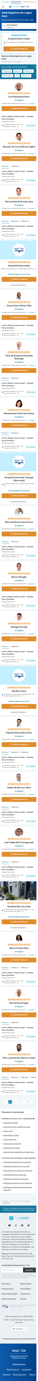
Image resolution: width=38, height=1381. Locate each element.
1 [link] (10, 1102)
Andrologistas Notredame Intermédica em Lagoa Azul (17, 1189)
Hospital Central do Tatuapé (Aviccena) (16, 1127)
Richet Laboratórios (19, 1375)
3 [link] (19, 1102)
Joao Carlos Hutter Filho (19, 305)
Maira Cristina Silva (19, 948)
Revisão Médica (25, 1289)
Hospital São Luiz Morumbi (12, 1144)
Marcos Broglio (19, 577)
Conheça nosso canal (9, 1225)
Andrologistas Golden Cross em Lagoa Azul (17, 1183)
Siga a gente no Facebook (22, 1225)
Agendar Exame (28, 2)
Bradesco (17, 71)
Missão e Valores (25, 1284)
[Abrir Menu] (3, 6)
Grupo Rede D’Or (30, 1339)
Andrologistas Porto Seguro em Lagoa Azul (17, 1171)
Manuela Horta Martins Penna (19, 413)
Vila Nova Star (8, 1131)
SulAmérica (7, 71)
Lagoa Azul (6, 1203)
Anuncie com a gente (9, 1299)
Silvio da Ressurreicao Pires (19, 522)
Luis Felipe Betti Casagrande (19, 842)
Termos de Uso (25, 1294)
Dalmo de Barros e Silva (19, 787)
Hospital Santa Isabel (19, 38)
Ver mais (25, 76)
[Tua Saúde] (19, 1218)
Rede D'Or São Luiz (13, 1370)
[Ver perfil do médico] (19, 86)
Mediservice (28, 71)
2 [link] (14, 1102)
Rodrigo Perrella (19, 627)
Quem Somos (6, 1284)
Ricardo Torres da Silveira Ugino (19, 146)
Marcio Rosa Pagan (19, 1003)
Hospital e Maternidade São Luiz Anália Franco (19, 1152)
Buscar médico (16, 2)
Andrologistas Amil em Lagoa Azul (14, 1175)
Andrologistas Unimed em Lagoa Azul (15, 1179)
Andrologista (27, 1201)
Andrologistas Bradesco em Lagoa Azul (16, 1166)
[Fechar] (35, 67)
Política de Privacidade (9, 1294)
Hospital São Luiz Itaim (11, 1135)
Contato (23, 1299)
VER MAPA (32, 125)
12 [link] (28, 1102)
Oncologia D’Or (26, 1370)
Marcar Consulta (15, 1201)
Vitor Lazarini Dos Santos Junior (19, 1058)
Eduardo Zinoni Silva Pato (19, 732)
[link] (32, 1102)
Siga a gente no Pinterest (28, 1225)
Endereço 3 (25, 221)
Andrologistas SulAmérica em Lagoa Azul (17, 1162)
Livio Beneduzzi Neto (19, 96)
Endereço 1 (5, 166)
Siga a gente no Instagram (16, 1225)
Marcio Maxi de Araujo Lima (19, 201)
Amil (17, 76)
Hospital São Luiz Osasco (11, 1148)
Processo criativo (8, 1289)
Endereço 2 (15, 166)
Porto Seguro (7, 76)
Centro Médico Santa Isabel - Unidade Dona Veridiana (17, 117)
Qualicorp (32, 1375)
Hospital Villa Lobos (9, 1140)
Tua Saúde (5, 2)
